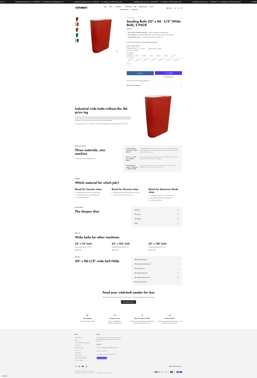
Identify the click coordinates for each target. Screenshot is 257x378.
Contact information (108, 373)
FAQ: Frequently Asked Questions (82, 342)
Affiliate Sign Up (78, 337)
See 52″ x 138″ (152, 250)
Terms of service (92, 373)
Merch (151, 6)
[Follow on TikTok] (86, 366)
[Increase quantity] (134, 67)
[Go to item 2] (77, 24)
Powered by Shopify (90, 371)
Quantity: (129, 64)
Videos (76, 340)
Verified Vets (78, 345)
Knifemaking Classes (79, 347)
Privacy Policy (78, 350)
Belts (110, 6)
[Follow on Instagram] (79, 366)
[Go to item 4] (77, 35)
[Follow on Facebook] (76, 366)
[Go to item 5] (77, 40)
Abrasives (118, 6)
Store (105, 6)
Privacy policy (84, 373)
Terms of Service (78, 355)
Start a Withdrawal (79, 360)
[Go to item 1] (77, 19)
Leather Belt (134, 9)
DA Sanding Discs (124, 9)
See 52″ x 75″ (78, 250)
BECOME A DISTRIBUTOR (81, 358)
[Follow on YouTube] (83, 366)
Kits (135, 6)
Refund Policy (78, 353)
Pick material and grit (128, 302)
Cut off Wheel (128, 6)
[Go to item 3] (77, 30)
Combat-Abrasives (131, 18)
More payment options (168, 77)
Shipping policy (99, 373)
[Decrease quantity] (129, 67)
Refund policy (77, 373)
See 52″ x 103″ (115, 250)
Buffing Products (143, 6)
